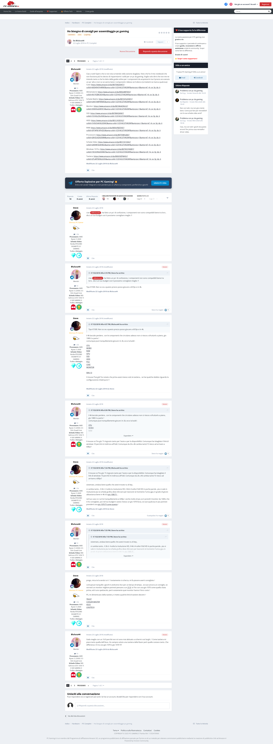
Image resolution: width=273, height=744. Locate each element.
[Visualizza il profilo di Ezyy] (177, 91)
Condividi (149, 42)
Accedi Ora (121, 697)
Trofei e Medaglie (76, 105)
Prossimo (81, 61)
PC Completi (92, 43)
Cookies (157, 730)
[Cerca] (268, 11)
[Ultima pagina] (88, 61)
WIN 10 (89, 373)
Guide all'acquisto (36, 11)
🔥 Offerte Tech (67, 11)
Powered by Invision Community (137, 741)
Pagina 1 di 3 (98, 61)
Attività (78, 11)
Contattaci (147, 730)
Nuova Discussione (127, 51)
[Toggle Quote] (89, 273)
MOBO (88, 348)
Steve (75, 208)
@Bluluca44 (95, 213)
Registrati (265, 4)
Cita (93, 170)
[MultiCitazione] (88, 170)
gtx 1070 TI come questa (107, 504)
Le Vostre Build (20, 11)
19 (77, 88)
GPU (88, 353)
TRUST (89, 599)
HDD (88, 359)
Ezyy (184, 93)
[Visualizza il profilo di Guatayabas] (124, 198)
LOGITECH (90, 607)
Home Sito (7, 11)
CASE (88, 364)
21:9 (129, 587)
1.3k (77, 234)
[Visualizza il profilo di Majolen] (177, 100)
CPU (88, 345)
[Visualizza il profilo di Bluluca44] (69, 41)
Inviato (196, 93)
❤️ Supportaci (52, 11)
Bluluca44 (80, 40)
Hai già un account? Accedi (246, 4)
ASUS (88, 604)
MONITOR (90, 367)
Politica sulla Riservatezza (131, 730)
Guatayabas (151, 515)
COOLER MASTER (93, 602)
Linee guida (89, 11)
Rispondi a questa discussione (155, 51)
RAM (88, 351)
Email (183, 78)
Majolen (185, 102)
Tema (115, 730)
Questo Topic (260, 11)
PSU (88, 362)
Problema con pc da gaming (191, 90)
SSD (88, 356)
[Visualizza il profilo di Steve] (114, 198)
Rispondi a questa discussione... (92, 705)
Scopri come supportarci (187, 58)
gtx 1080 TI (112, 494)
